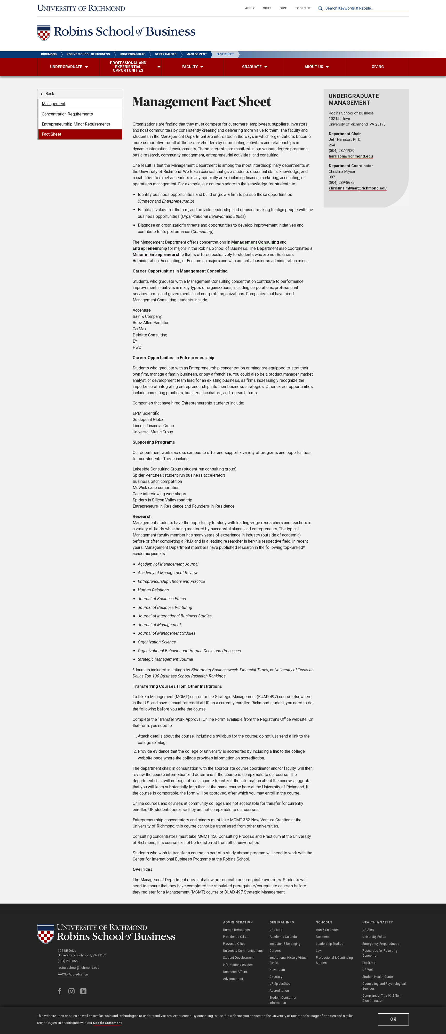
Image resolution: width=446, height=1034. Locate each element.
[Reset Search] (405, 8)
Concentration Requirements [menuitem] (67, 114)
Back (49, 93)
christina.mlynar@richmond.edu (358, 188)
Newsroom (277, 970)
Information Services (238, 965)
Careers (275, 951)
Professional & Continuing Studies (334, 960)
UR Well (367, 970)
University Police (374, 937)
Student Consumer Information (282, 1000)
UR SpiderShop (279, 984)
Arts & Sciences (327, 930)
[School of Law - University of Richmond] (107, 934)
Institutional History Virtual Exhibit (288, 960)
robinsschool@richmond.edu (78, 968)
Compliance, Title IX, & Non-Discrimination (381, 998)
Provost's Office (234, 944)
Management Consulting (255, 242)
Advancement (233, 979)
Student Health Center (378, 977)
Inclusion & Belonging (284, 944)
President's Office (235, 937)
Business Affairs (235, 972)
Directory (275, 977)
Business (323, 937)
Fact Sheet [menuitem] (51, 134)
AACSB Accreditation (73, 974)
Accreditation (279, 990)
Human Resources (236, 930)
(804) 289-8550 (68, 961)
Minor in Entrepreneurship (158, 254)
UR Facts (275, 930)
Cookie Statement (107, 1023)
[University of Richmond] (83, 8)
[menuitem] (250, 8)
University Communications (243, 951)
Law (319, 951)
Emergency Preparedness (380, 944)
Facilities (368, 963)
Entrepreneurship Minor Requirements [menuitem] (76, 124)
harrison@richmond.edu (351, 156)
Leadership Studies (329, 944)
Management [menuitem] (53, 103)
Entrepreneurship (150, 248)
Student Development (238, 957)
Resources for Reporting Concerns (379, 953)
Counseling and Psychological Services (384, 986)
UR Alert (368, 930)
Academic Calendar (283, 937)
